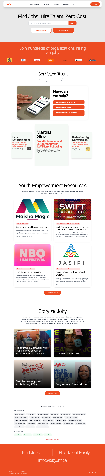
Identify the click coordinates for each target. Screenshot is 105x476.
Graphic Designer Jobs (35, 420)
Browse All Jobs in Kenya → (52, 439)
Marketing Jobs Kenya (56, 423)
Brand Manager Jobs (43, 423)
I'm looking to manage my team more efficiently (66, 113)
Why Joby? (66, 4)
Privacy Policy (24, 473)
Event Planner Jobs (57, 417)
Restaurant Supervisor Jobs (21, 417)
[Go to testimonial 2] (50, 168)
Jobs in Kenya (18, 434)
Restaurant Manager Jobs (79, 414)
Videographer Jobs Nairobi (21, 420)
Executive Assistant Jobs (42, 426)
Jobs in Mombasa (38, 434)
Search (72, 23)
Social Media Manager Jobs (74, 420)
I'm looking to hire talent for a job (65, 102)
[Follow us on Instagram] (73, 4)
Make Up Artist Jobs (68, 423)
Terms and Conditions (14, 473)
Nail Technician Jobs (80, 423)
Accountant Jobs (30, 426)
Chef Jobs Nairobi (31, 414)
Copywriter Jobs (31, 423)
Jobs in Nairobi (27, 434)
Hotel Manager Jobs (35, 417)
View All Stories (52, 393)
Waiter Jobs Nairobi (19, 414)
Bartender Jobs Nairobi (43, 414)
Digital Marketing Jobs (20, 423)
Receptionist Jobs (46, 417)
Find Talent (95, 4)
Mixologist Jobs (54, 414)
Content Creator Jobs (48, 420)
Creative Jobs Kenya (61, 420)
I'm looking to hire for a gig (63, 107)
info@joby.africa (52, 460)
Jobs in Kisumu (47, 434)
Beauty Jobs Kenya (19, 426)
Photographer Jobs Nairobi (71, 417)
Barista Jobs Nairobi (65, 414)
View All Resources (52, 293)
